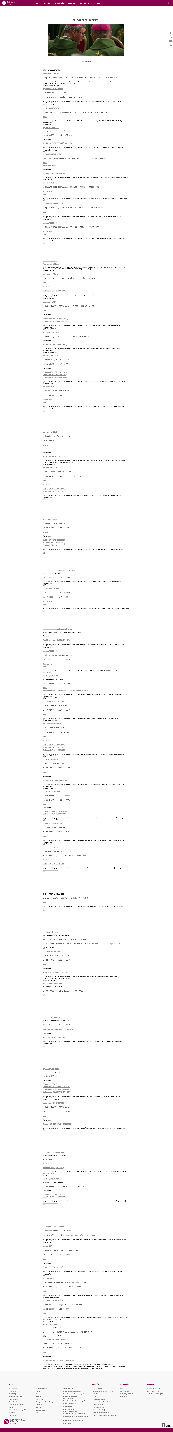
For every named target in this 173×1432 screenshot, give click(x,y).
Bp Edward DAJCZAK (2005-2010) (55, 375)
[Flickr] (170, 41)
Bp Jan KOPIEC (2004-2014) (53, 1267)
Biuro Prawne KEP (69, 1409)
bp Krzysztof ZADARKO (52, 724)
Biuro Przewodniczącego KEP (72, 1391)
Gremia (11, 1407)
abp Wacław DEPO (50, 1278)
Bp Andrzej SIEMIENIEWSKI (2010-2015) (57, 1124)
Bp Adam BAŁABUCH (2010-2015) (55, 345)
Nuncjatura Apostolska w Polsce (103, 1391)
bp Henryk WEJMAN (50, 676)
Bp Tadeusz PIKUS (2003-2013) (54, 457)
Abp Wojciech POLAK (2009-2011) (55, 174)
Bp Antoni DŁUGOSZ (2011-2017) (55, 1197)
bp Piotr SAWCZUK (50, 432)
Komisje (38, 1391)
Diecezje (95, 1394)
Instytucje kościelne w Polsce (102, 1402)
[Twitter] (170, 37)
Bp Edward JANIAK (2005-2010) (54, 491)
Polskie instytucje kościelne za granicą (105, 1415)
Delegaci (39, 1404)
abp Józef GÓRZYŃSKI (51, 332)
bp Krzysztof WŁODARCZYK (53, 1152)
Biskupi (95, 1396)
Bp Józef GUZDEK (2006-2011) (54, 1194)
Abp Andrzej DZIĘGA (51, 264)
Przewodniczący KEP (15, 1396)
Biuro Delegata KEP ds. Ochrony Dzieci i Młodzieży (75, 1417)
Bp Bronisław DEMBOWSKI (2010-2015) (57, 1087)
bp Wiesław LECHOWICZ (52, 154)
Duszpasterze (40, 1410)
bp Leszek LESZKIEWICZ (66, 570)
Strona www (47, 191)
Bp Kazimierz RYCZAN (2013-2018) (55, 319)
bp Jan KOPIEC (49, 1246)
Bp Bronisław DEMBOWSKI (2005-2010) (57, 1089)
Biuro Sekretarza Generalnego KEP (74, 1394)
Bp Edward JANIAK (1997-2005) (54, 750)
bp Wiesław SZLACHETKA (53, 203)
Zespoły (38, 1396)
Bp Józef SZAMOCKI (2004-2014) (55, 780)
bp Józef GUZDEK (50, 183)
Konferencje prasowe (126, 1394)
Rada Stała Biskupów (15, 1402)
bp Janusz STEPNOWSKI (50, 519)
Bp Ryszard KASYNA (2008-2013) (55, 291)
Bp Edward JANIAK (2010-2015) (54, 745)
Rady (37, 1394)
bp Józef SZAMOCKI (51, 759)
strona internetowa (49, 165)
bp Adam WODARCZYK (51, 1017)
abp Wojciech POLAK (51, 932)
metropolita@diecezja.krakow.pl (84, 1235)
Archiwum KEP (67, 1423)
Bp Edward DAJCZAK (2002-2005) (55, 377)
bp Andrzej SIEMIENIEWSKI (53, 701)
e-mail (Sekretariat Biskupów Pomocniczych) (59, 1029)
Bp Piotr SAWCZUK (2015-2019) (54, 540)
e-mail (114, 78)
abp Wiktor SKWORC (51, 74)
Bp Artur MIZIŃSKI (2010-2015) (54, 543)
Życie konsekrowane (99, 1399)
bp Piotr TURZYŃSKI (50, 356)
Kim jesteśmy (13, 1388)
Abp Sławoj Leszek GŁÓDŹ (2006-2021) (57, 640)
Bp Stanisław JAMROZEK (52, 983)
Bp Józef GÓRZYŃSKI (50, 1084)
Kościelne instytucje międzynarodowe (105, 1410)
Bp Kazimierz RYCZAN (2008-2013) (55, 321)
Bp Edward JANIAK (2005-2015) (54, 489)
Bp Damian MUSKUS (50, 1325)
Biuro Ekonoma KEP (69, 1403)
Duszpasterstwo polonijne (101, 1412)
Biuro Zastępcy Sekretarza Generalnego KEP (71, 1397)
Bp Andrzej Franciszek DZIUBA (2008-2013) (58, 1360)
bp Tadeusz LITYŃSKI (51, 468)
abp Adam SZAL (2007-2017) (53, 1168)
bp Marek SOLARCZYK (51, 792)
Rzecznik (123, 1388)
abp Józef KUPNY (49, 302)
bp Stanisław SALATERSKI (53, 89)
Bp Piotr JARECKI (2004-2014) (53, 864)
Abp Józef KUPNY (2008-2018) (54, 1037)
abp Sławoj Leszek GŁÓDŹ (53, 1300)
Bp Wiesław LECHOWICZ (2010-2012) (56, 973)
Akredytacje (123, 1396)
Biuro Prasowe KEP (69, 1406)
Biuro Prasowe (124, 1391)
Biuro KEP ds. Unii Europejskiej (73, 1420)
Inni (37, 1413)
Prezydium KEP (14, 1399)
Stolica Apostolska (98, 1407)
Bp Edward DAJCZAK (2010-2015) (55, 372)
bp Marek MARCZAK (51, 128)
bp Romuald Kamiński (65, 629)
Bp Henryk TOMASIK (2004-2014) (55, 814)
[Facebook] (170, 33)
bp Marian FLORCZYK (51, 588)
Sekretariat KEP (68, 1388)
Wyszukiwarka (168, 3)
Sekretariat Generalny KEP (17, 1410)
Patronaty (12, 1412)
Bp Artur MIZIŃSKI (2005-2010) (54, 545)
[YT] (170, 45)
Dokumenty (12, 1394)
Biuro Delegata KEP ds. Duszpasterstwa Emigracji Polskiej (74, 1412)
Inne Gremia (40, 1399)
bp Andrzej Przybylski (51, 1069)
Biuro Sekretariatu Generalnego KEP (74, 1401)
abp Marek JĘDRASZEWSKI (53, 1227)
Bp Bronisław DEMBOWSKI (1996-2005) (57, 1092)
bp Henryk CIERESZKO (51, 108)
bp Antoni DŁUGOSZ (50, 847)
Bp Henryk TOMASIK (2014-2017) (55, 811)
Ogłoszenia (12, 1415)
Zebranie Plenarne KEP (16, 1404)
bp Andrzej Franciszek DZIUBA (54, 1339)
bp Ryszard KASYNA (50, 274)
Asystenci (39, 1407)
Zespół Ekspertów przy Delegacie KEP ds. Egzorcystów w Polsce (65, 690)
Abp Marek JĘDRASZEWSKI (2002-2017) (57, 143)
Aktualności (12, 1391)
